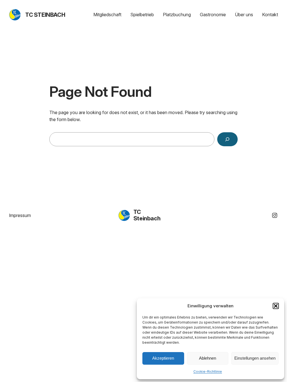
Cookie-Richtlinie (207, 371)
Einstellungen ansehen (255, 358)
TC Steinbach (45, 14)
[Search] (227, 139)
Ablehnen (207, 358)
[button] (276, 306)
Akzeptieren (163, 358)
